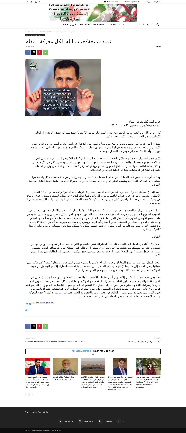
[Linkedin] (36, 2)
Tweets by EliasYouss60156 (36, 412)
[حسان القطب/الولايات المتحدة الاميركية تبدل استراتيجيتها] (65, 366)
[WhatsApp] (45, 52)
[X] (40, 2)
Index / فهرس (69, 24)
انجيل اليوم (148, 2)
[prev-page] (27, 394)
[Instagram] (31, 2)
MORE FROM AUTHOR (103, 351)
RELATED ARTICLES (81, 351)
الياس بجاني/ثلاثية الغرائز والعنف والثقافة (144, 342)
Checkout (85, 24)
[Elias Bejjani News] (93, 13)
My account (99, 24)
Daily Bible (157, 2)
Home (27, 32)
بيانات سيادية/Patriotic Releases (42, 32)
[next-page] (31, 394)
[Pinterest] (39, 52)
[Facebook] (27, 2)
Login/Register (116, 24)
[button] (157, 25)
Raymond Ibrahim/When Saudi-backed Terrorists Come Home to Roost (55, 342)
